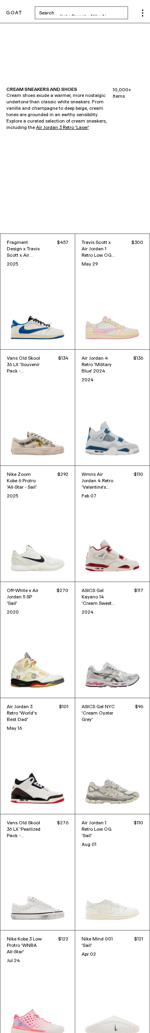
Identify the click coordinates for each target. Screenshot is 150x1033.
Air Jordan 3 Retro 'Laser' (62, 127)
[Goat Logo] (14, 13)
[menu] (142, 13)
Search (83, 12)
